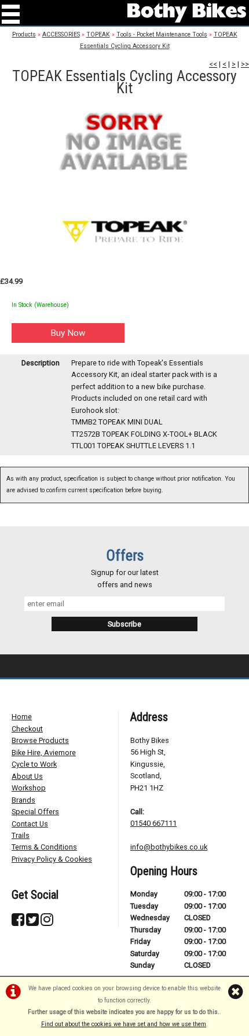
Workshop (29, 788)
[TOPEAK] (124, 231)
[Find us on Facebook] (18, 922)
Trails (21, 835)
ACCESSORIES (61, 34)
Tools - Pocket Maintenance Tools (161, 34)
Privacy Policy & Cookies (52, 859)
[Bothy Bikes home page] (186, 13)
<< (213, 64)
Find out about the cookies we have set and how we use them (123, 1024)
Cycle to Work (34, 764)
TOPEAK (98, 34)
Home (22, 716)
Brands (23, 800)
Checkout (27, 728)
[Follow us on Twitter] (32, 922)
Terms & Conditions (44, 847)
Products (24, 34)
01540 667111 (153, 823)
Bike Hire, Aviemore (44, 752)
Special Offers (35, 811)
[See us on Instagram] (47, 922)
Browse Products (40, 740)
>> (245, 64)
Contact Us (30, 823)
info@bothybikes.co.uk (168, 847)
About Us (27, 776)
